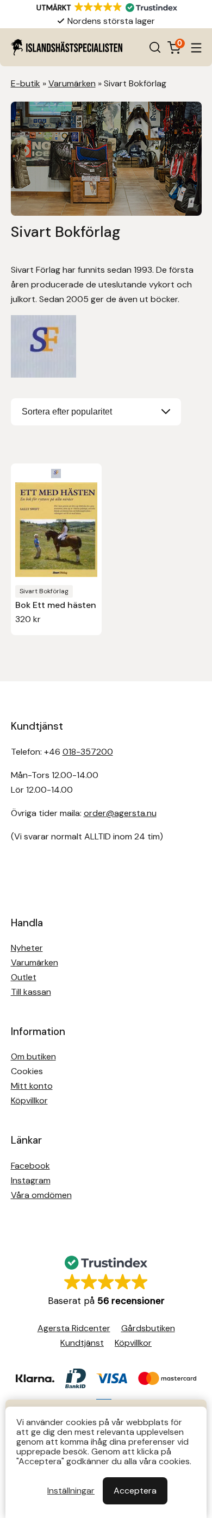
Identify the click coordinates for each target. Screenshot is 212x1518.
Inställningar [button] (71, 1491)
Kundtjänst (82, 1342)
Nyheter (27, 948)
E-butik (25, 83)
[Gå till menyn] (196, 47)
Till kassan (31, 992)
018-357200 (88, 751)
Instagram (31, 1180)
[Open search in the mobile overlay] (154, 47)
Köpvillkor (29, 1100)
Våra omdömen (41, 1195)
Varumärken (72, 83)
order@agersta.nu (120, 813)
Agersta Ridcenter (74, 1328)
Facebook (30, 1165)
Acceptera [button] (135, 1490)
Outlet (23, 977)
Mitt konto (32, 1086)
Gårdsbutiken (148, 1328)
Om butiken (33, 1056)
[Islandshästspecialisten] (66, 47)
